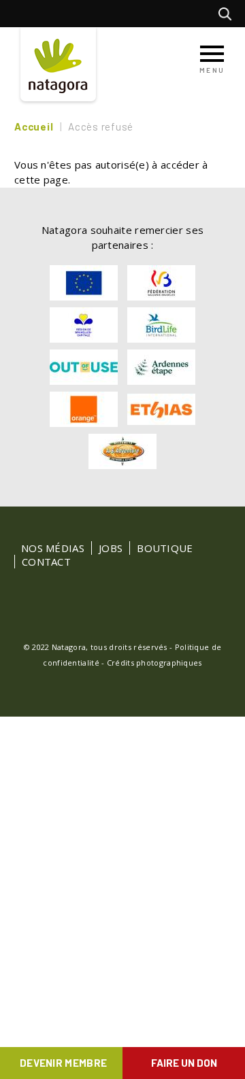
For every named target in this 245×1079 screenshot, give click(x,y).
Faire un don (184, 1063)
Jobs (110, 548)
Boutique (165, 548)
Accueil (33, 126)
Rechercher (228, 13)
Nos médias (52, 548)
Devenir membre (63, 1063)
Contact (46, 561)
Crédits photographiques (154, 662)
